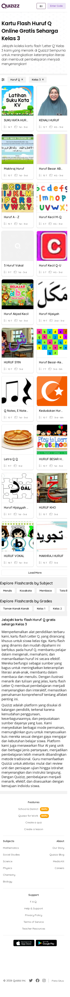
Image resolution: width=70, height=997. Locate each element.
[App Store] (23, 943)
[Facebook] (37, 981)
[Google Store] (46, 943)
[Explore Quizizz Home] (10, 6)
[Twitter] (31, 981)
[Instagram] (44, 981)
